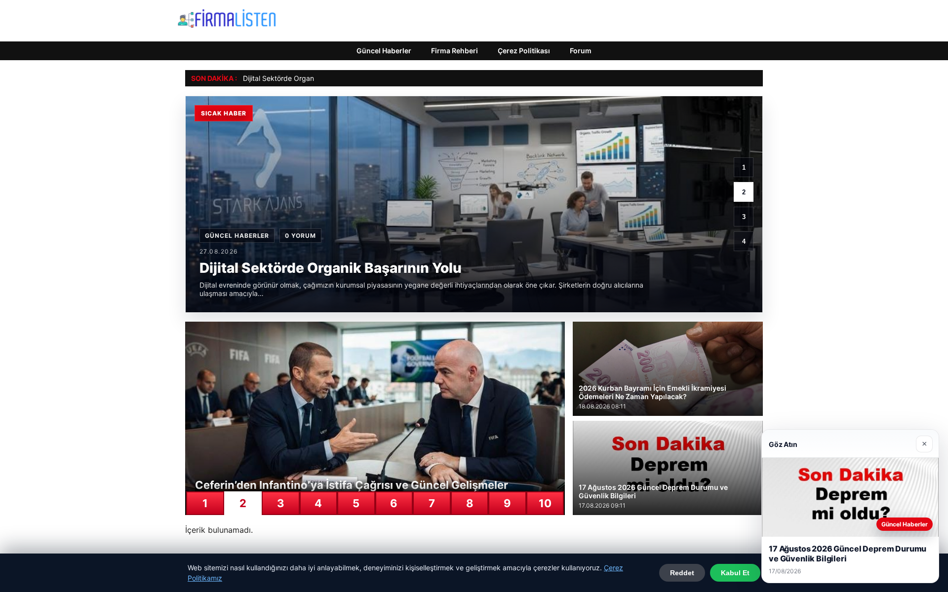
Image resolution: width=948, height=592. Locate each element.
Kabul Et (735, 573)
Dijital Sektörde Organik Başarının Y (300, 78)
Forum (581, 50)
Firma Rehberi (454, 50)
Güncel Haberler (383, 50)
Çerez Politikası (524, 50)
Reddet (682, 573)
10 (545, 503)
